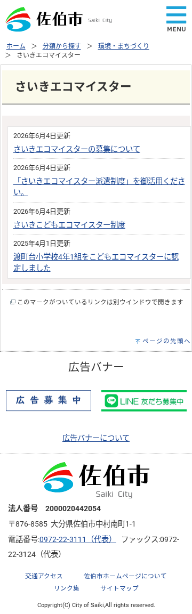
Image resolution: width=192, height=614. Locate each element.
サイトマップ (119, 588)
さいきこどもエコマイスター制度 (69, 225)
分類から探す (62, 46)
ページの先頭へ (166, 341)
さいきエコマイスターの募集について (76, 149)
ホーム (16, 46)
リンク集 (66, 588)
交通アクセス (44, 576)
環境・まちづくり (123, 46)
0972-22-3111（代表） (77, 539)
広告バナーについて (96, 438)
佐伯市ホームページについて (125, 576)
